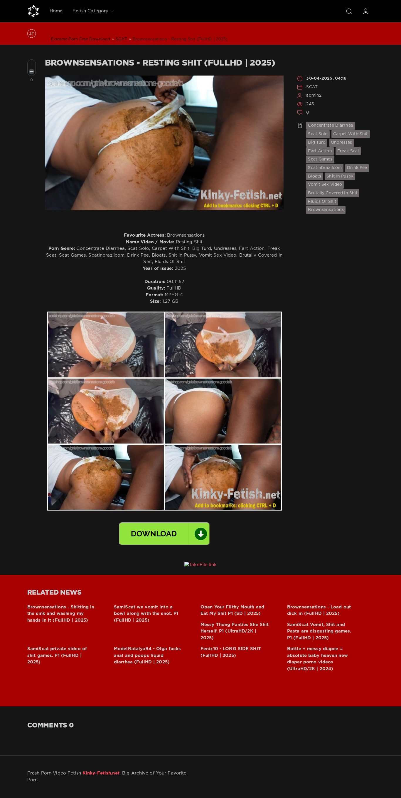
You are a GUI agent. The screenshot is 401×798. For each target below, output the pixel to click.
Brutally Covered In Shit (333, 193)
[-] (32, 72)
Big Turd (317, 142)
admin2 (313, 95)
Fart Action (320, 151)
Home (56, 11)
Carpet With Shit (350, 134)
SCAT (311, 87)
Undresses (341, 142)
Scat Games (320, 159)
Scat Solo (318, 134)
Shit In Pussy (339, 176)
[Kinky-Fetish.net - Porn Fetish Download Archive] (33, 11)
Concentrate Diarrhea (330, 125)
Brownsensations (326, 210)
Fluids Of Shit (322, 201)
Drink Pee (357, 168)
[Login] (365, 11)
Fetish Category (90, 11)
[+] (32, 64)
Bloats (314, 176)
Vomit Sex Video (325, 184)
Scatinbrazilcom (325, 168)
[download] (164, 533)
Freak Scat (348, 151)
